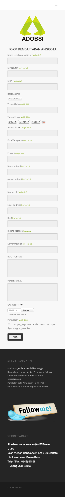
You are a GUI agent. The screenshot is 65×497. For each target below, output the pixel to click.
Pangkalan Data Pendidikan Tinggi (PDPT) (27, 383)
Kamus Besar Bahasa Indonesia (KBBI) (25, 375)
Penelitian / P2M (15, 280)
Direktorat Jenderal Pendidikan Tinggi (25, 368)
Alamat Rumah (19, 127)
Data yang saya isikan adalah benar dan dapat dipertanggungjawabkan (32, 326)
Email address (19, 205)
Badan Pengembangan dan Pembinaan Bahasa (30, 372)
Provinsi (16, 153)
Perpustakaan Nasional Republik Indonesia (28, 386)
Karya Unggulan (20, 243)
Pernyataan (18, 320)
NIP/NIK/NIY (18, 68)
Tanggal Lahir (19, 117)
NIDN (15, 80)
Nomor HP (17, 192)
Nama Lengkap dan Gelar (24, 55)
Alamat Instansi (19, 179)
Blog (14, 217)
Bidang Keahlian (20, 230)
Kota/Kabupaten (20, 140)
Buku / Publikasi (15, 256)
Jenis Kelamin (14, 93)
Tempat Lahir (18, 104)
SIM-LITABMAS (14, 379)
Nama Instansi (19, 166)
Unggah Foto (14, 304)
